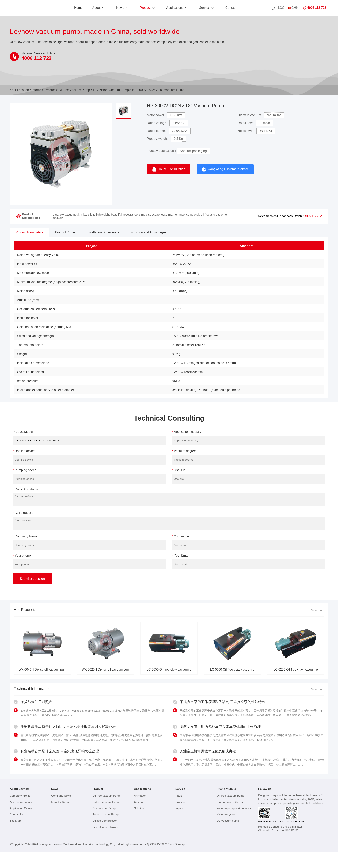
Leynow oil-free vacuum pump (29, 9)
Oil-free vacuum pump (230, 795)
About (96, 7)
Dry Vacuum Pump (104, 808)
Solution (139, 808)
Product (145, 7)
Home (78, 7)
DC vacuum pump (228, 820)
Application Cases (21, 808)
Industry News (60, 801)
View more (317, 610)
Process (180, 801)
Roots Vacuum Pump (106, 814)
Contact (230, 7)
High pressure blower (230, 801)
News (120, 7)
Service (204, 7)
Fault (178, 795)
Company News (61, 795)
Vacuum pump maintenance (234, 808)
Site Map (15, 820)
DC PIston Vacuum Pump (111, 90)
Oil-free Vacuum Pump (74, 90)
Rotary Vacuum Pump (106, 801)
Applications (174, 7)
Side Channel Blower (105, 827)
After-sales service (21, 801)
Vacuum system (226, 814)
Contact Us (16, 814)
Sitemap (179, 844)
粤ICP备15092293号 (159, 844)
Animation (140, 795)
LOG (281, 7)
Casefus (139, 801)
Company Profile (20, 795)
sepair (179, 808)
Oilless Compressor (105, 820)
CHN (294, 7)
